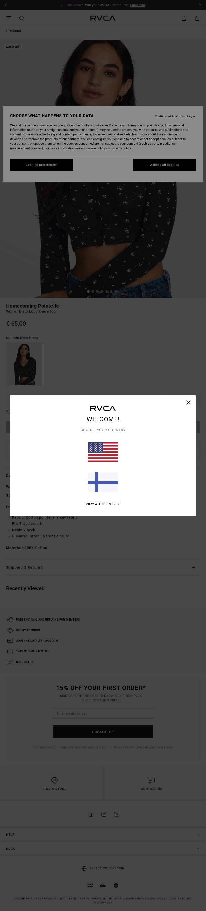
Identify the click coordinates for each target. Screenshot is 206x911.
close (188, 402)
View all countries (103, 504)
